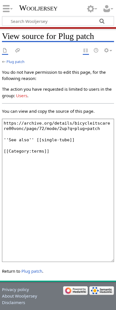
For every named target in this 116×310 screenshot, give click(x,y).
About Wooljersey (19, 296)
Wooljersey (38, 7)
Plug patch (15, 61)
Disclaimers (13, 302)
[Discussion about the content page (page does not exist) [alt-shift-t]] (18, 50)
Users (21, 95)
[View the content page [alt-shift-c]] (5, 50)
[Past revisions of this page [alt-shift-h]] (96, 50)
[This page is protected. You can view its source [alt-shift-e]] (86, 50)
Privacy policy (15, 289)
